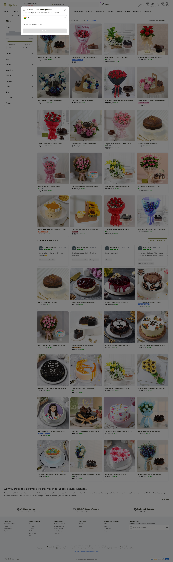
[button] (65, 10)
